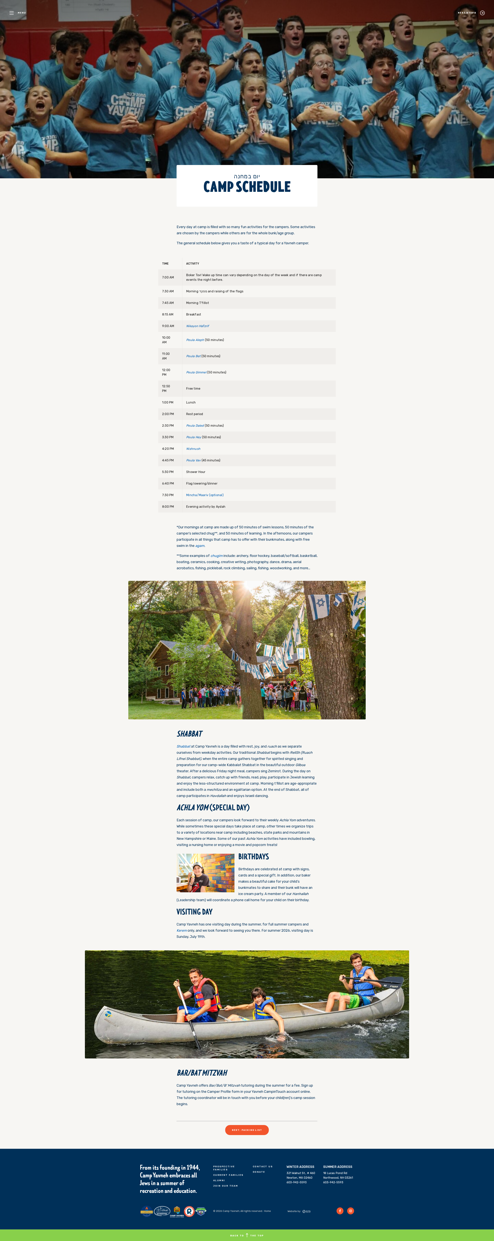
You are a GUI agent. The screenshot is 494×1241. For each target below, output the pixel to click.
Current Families (228, 1175)
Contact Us (263, 1166)
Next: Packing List (247, 1130)
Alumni (219, 1180)
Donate (259, 1172)
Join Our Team (225, 1185)
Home (267, 1211)
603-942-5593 (297, 1182)
